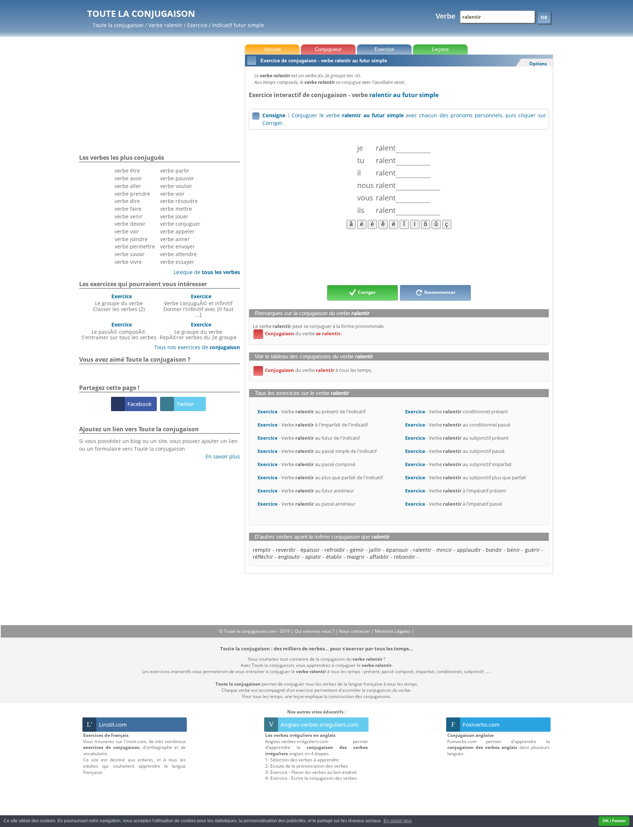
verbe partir (174, 170)
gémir (357, 549)
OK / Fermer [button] (614, 821)
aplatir (313, 556)
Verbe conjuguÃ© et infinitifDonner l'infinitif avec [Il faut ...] (198, 305)
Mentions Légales (393, 631)
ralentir (422, 549)
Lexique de (204, 272)
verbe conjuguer (180, 223)
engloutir (289, 556)
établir (334, 556)
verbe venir (128, 216)
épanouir (397, 549)
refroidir (335, 549)
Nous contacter (355, 631)
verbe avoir (128, 178)
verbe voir (127, 231)
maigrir (356, 556)
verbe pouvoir (177, 178)
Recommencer (439, 292)
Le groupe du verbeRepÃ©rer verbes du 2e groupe (198, 331)
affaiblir (379, 556)
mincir (444, 549)
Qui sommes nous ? (315, 631)
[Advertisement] (399, 256)
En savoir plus (220, 456)
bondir (494, 549)
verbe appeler (177, 231)
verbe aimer (175, 239)
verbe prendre (132, 193)
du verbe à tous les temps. (314, 370)
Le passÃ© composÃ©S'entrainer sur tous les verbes (118, 331)
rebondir (404, 556)
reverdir (286, 549)
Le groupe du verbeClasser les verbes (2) (119, 303)
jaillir (375, 549)
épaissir (310, 549)
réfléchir (263, 556)
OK (544, 17)
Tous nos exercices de (194, 347)
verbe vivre (128, 261)
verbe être (127, 170)
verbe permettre (135, 246)
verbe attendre (178, 254)
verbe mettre (176, 208)
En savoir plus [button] (398, 820)
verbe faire (128, 208)
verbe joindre (131, 239)
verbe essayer (177, 261)
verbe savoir (130, 254)
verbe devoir (130, 223)
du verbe (299, 333)
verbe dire (127, 200)
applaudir (469, 549)
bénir (513, 549)
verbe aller (128, 185)
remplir (262, 549)
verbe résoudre (179, 200)
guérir (532, 549)
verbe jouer (174, 216)
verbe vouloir (176, 185)
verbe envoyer (177, 246)
